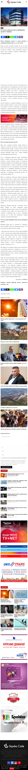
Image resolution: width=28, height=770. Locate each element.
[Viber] (21, 37)
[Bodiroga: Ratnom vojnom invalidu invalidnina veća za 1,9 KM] (4, 516)
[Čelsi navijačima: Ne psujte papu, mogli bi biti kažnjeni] (4, 489)
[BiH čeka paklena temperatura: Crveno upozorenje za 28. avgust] (4, 475)
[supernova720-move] (14, 122)
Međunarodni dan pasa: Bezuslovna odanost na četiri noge (13, 429)
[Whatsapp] (12, 37)
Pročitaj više (17, 768)
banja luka (3, 293)
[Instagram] (15, 762)
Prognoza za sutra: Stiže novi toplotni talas (10, 341)
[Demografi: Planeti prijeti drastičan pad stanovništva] (20, 623)
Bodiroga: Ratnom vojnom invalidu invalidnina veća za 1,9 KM (13, 363)
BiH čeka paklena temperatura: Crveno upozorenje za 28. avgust (13, 319)
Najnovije (4, 470)
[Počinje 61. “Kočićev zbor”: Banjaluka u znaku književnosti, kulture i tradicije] (4, 482)
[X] (7, 37)
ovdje (7, 284)
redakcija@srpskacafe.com (22, 759)
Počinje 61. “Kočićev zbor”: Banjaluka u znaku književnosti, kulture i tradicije (20, 601)
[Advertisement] (14, 69)
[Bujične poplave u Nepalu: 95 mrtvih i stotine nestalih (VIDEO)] (4, 509)
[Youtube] (19, 762)
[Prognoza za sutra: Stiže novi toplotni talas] (4, 502)
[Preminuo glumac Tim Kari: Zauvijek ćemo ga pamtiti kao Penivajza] (4, 496)
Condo (12, 244)
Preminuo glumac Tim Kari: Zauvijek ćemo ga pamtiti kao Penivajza (7, 615)
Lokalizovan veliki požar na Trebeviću (9, 407)
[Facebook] (3, 37)
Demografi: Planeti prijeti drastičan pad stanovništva (20, 629)
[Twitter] (12, 762)
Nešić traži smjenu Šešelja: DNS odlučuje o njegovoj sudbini (14, 386)
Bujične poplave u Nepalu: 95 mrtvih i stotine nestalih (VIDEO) (20, 615)
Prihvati (11, 768)
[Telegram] (16, 37)
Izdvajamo (4, 587)
